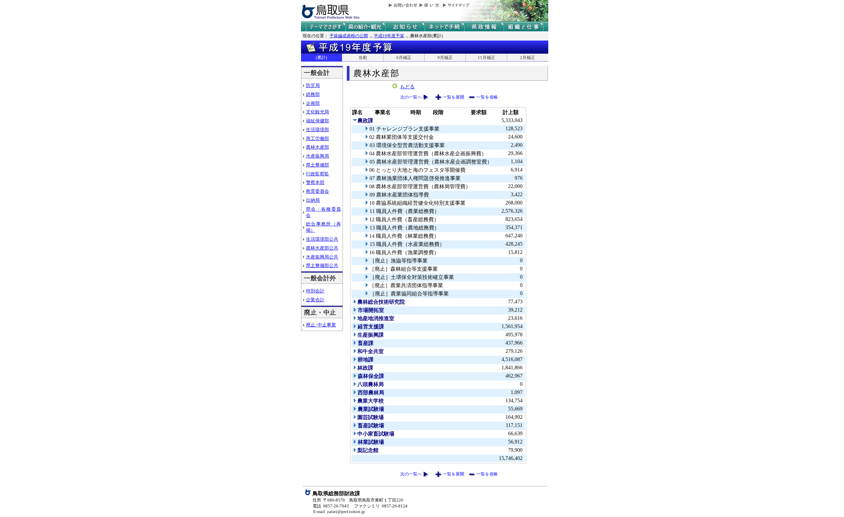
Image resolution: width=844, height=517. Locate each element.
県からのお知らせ (405, 26)
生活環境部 (317, 129)
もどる (407, 86)
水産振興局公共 (322, 256)
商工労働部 (317, 138)
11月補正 (486, 57)
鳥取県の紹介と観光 (365, 26)
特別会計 (315, 290)
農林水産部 (317, 147)
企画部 (313, 103)
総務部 (313, 94)
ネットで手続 (444, 26)
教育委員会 (317, 191)
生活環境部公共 (322, 239)
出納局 (313, 200)
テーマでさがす (326, 26)
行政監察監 (317, 173)
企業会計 (315, 299)
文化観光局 (317, 111)
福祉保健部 (317, 120)
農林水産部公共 (322, 248)
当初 (362, 57)
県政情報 (484, 26)
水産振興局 (317, 156)
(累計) (321, 57)
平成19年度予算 (389, 35)
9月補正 (445, 57)
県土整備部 (317, 164)
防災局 (313, 85)
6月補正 (403, 57)
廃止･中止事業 (321, 324)
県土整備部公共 (322, 265)
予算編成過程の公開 (348, 35)
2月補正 (527, 57)
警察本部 (315, 182)
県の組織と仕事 (523, 26)
